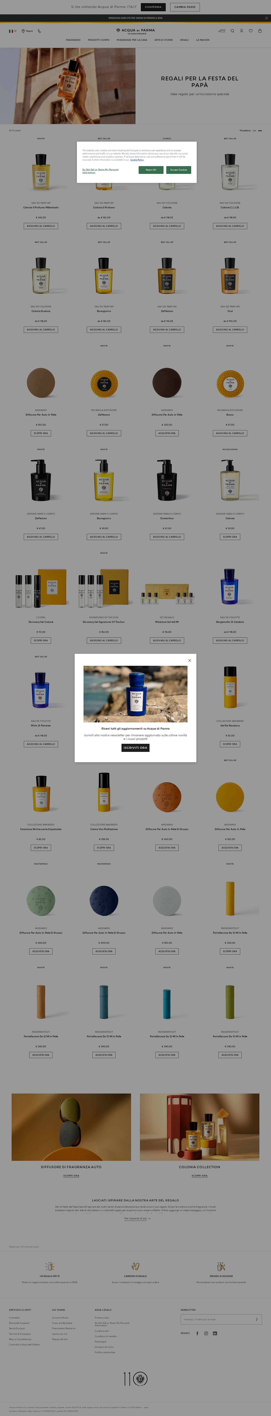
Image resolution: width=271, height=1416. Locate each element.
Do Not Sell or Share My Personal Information (100, 171)
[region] (137, 162)
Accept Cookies (178, 170)
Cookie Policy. (137, 160)
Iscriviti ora (135, 748)
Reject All (151, 170)
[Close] (189, 660)
